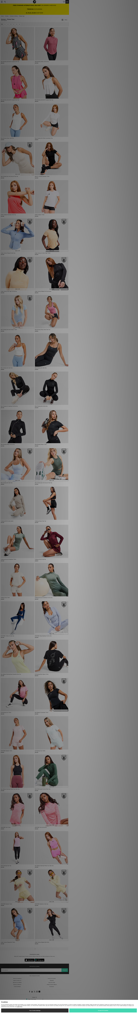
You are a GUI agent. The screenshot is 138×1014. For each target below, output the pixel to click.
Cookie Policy (19, 1006)
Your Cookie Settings (34, 1010)
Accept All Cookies (103, 1010)
